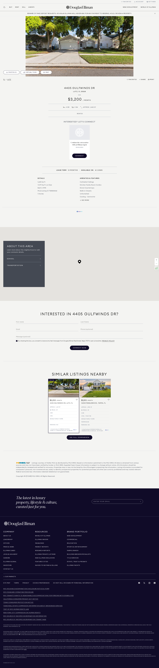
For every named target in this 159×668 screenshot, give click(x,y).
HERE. (25, 649)
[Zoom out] (156, 264)
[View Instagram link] (149, 583)
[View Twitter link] (144, 583)
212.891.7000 (27, 631)
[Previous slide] (82, 388)
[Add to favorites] (77, 400)
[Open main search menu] (5, 7)
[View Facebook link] (139, 583)
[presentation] (79, 46)
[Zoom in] (156, 260)
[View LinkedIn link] (154, 583)
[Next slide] (108, 388)
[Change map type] (156, 268)
